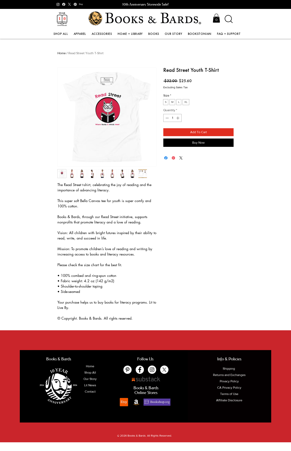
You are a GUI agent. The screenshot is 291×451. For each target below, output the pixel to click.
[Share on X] (181, 158)
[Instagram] (58, 4)
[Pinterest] (75, 4)
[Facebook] (64, 4)
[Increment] (178, 118)
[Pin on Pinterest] (173, 158)
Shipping (229, 368)
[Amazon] (136, 402)
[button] (216, 18)
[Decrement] (166, 118)
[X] (69, 4)
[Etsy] (81, 4)
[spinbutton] (172, 118)
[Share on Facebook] (166, 158)
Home (61, 53)
